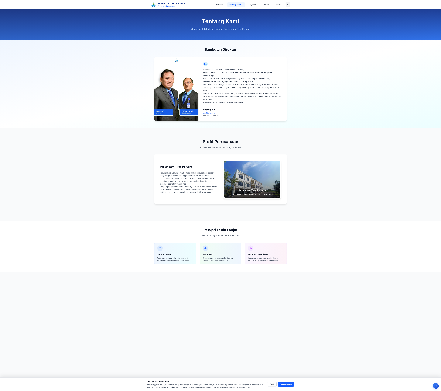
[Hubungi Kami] (436, 386)
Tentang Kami (235, 4)
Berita (266, 4)
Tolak (272, 384)
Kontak (278, 4)
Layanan (252, 4)
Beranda (219, 4)
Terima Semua (286, 384)
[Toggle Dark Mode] (288, 4)
